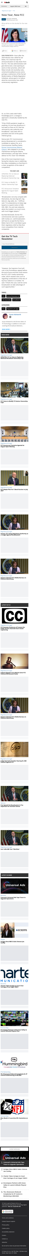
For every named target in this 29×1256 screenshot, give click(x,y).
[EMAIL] (10, 317)
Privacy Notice (22, 253)
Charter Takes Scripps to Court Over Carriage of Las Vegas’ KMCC (15, 1177)
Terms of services (21, 252)
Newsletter (24, 50)
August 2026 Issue (15, 6)
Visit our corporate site (14, 1206)
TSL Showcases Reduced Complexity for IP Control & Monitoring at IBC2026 (12, 1194)
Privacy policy (5, 1225)
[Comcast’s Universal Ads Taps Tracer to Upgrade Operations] (14, 1159)
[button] (2, 2)
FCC (14, 10)
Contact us (5, 1239)
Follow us (16, 50)
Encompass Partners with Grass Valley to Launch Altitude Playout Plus (14, 1185)
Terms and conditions (8, 1218)
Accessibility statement (8, 1232)
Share (5, 50)
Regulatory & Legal (6, 10)
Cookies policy (6, 1228)
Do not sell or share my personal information (14, 1246)
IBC (26, 6)
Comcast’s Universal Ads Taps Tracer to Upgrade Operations (13, 1163)
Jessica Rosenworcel (13, 296)
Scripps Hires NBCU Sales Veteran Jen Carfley (15, 1170)
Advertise (4, 1242)
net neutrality (6, 300)
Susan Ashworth (12, 18)
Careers (4, 1235)
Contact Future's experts (8, 1221)
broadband (16, 300)
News (3, 19)
